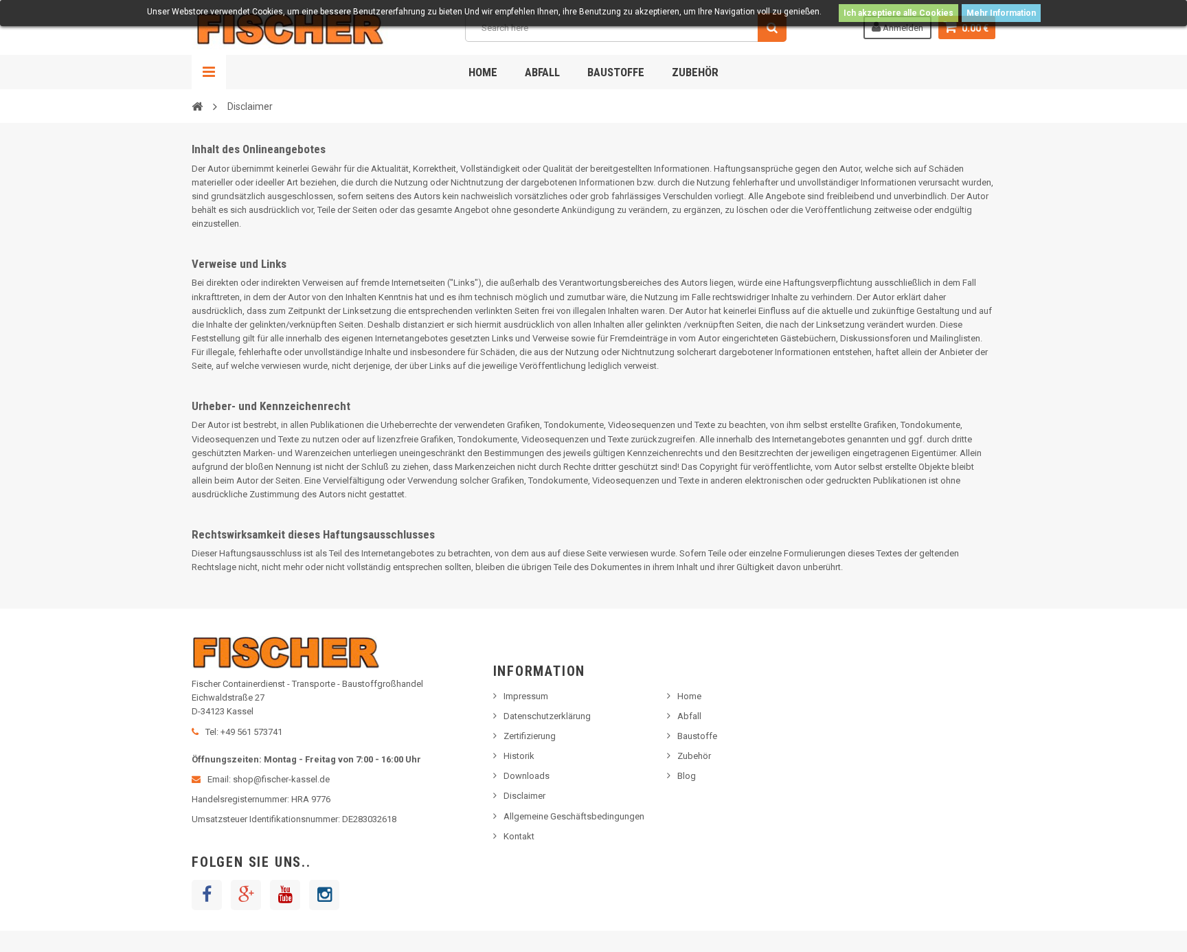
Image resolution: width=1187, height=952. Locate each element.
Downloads (527, 776)
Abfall (542, 72)
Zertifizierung (530, 736)
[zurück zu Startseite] (197, 106)
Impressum (526, 696)
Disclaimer (524, 796)
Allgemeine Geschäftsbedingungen (574, 816)
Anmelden (902, 28)
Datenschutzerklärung (547, 716)
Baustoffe (615, 72)
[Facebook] (207, 895)
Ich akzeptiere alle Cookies (898, 13)
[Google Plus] (246, 895)
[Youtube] (285, 895)
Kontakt (519, 836)
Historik (519, 756)
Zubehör (695, 72)
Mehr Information (1001, 13)
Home (482, 72)
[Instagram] (324, 895)
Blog (686, 776)
